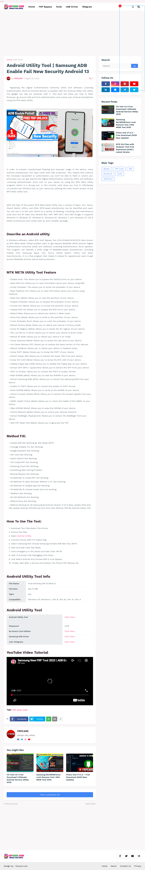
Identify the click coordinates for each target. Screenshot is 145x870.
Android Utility (24, 536)
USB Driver (108, 179)
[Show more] (60, 719)
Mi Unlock (108, 174)
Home (9, 60)
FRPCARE (23, 731)
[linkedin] (106, 89)
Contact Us (125, 866)
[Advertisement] (132, 48)
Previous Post (11, 804)
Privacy (137, 866)
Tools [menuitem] (59, 6)
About (114, 866)
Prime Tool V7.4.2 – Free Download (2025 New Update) (78, 777)
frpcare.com (21, 866)
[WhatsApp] (48, 719)
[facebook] (18, 739)
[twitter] (22, 739)
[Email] (54, 719)
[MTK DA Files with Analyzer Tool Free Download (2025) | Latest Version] (108, 147)
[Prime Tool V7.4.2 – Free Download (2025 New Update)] (79, 763)
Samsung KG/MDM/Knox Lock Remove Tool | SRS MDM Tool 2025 (48, 777)
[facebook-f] (106, 83)
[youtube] (29, 739)
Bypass (107, 169)
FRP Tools (18, 60)
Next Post (90, 804)
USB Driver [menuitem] (72, 6)
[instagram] (25, 739)
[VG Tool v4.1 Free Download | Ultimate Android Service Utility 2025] (20, 763)
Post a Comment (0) (50, 795)
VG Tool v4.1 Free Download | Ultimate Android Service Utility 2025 (18, 779)
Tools (25, 710)
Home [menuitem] (31, 6)
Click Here (70, 617)
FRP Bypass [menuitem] (45, 6)
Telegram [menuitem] (87, 6)
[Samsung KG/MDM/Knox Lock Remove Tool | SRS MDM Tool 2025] (49, 763)
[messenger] (115, 89)
